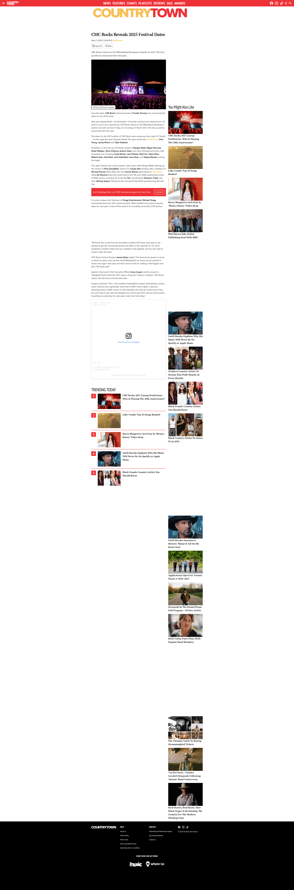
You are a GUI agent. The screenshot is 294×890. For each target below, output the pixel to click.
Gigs (169, 3)
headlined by (152, 139)
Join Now (159, 192)
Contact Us (152, 839)
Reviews (159, 3)
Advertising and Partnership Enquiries (160, 831)
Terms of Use (124, 839)
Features (119, 3)
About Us (123, 831)
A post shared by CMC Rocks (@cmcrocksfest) (129, 375)
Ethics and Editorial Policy (128, 844)
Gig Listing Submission (156, 835)
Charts (132, 3)
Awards (179, 3)
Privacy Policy (124, 835)
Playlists (145, 3)
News (107, 3)
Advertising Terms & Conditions (130, 848)
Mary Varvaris (117, 40)
